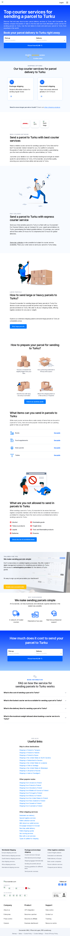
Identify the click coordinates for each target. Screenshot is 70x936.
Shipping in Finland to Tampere (29, 750)
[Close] (65, 40)
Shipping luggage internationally (34, 860)
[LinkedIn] (64, 884)
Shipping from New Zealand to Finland (32, 801)
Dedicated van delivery (26, 815)
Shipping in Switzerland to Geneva (30, 760)
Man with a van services (27, 836)
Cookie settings (38, 933)
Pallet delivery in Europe (54, 858)
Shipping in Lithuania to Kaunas (29, 771)
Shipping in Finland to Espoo (28, 755)
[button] (35, 42)
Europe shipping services (9, 852)
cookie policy (28, 933)
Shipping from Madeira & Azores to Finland (33, 790)
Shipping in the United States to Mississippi (33, 768)
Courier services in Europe (32, 855)
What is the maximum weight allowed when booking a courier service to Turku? (32, 717)
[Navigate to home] (8, 2)
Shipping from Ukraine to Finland (30, 783)
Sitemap (14, 933)
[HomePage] (35, 881)
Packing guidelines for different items (34, 867)
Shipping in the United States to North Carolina (35, 758)
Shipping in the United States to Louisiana (33, 763)
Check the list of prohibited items (23, 539)
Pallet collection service (27, 820)
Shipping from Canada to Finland (30, 803)
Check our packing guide (34, 401)
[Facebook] (58, 884)
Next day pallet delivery (27, 828)
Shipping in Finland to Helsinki (29, 753)
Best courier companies (54, 861)
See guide (57, 433)
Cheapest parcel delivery (54, 867)
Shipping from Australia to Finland (30, 806)
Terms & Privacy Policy (51, 933)
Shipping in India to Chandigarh (29, 773)
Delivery (39, 38)
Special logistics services (27, 818)
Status (20, 933)
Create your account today (15, 587)
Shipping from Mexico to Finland (30, 796)
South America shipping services (11, 858)
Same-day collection (16, 242)
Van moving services (26, 833)
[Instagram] (61, 884)
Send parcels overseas (31, 871)
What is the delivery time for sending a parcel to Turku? (25, 708)
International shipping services (10, 867)
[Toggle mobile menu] (67, 2)
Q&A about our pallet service (29, 823)
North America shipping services (11, 855)
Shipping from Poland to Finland (30, 785)
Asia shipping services (8, 861)
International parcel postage (33, 858)
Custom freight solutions (54, 852)
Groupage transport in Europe (29, 826)
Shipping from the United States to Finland (33, 798)
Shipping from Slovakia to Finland (30, 788)
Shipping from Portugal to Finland (30, 793)
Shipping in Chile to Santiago (28, 765)
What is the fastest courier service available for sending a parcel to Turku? (33, 700)
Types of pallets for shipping (28, 838)
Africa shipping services (9, 864)
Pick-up (7, 38)
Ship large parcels (18, 326)
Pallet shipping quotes (26, 831)
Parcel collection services (54, 864)
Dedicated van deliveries (54, 855)
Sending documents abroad (33, 863)
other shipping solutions (52, 107)
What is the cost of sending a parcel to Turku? (21, 693)
